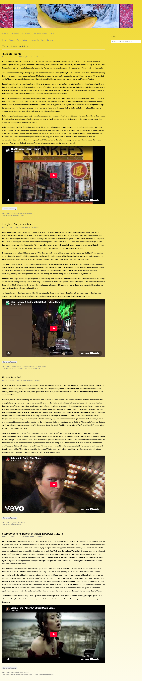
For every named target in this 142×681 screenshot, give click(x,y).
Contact (50, 40)
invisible (16, 215)
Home (4, 40)
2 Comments (38, 537)
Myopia (13, 523)
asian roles (10, 674)
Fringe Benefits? (11, 377)
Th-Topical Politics (40, 33)
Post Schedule (22, 40)
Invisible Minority (17, 672)
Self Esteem (21, 213)
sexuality (31, 368)
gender (8, 368)
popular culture (38, 674)
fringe (13, 525)
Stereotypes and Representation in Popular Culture (32, 533)
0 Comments (40, 57)
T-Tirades (15, 33)
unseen (21, 215)
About (11, 40)
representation (49, 674)
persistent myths (27, 674)
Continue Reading (9, 209)
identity (14, 368)
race (25, 368)
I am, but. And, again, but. (17, 224)
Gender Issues (16, 366)
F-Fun (52, 33)
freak (8, 525)
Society (29, 213)
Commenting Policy (37, 40)
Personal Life (32, 366)
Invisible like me (11, 53)
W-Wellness (26, 33)
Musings (14, 213)
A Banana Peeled (14, 8)
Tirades (26, 672)
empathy (9, 215)
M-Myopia (5, 33)
